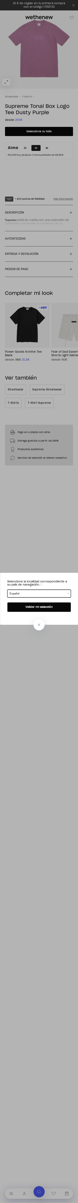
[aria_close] (39, 624)
